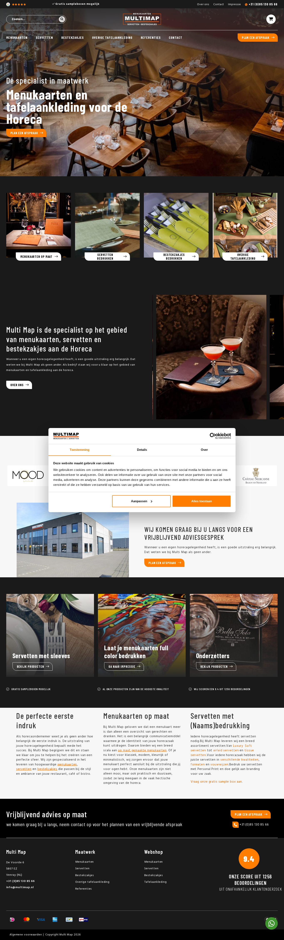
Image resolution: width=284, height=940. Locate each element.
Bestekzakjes (72, 37)
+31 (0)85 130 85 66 (263, 4)
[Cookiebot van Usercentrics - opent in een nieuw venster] (213, 436)
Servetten (44, 37)
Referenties (151, 37)
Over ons (203, 4)
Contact (218, 4)
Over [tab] (204, 449)
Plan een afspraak (255, 37)
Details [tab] (142, 449)
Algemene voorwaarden (26, 935)
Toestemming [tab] (79, 449)
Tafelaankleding (155, 882)
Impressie (234, 4)
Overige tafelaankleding (112, 37)
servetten (24, 769)
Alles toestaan (201, 501)
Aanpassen (139, 501)
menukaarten (67, 764)
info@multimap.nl (20, 887)
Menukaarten (16, 37)
